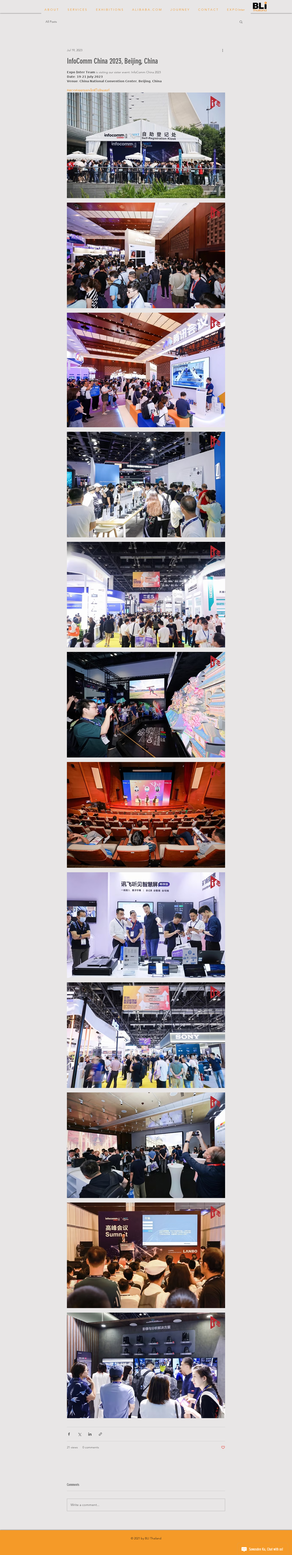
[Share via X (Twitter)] (79, 1434)
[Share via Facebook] (69, 1434)
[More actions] (222, 50)
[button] (241, 21)
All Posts (51, 22)
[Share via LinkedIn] (90, 1434)
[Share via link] (100, 1434)
